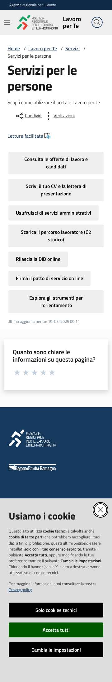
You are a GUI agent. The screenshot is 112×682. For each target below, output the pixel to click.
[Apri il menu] (7, 22)
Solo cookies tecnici (56, 610)
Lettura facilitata (25, 136)
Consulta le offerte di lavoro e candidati (56, 162)
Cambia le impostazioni (56, 649)
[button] (97, 22)
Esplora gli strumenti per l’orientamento (56, 301)
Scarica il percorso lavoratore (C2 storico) (56, 235)
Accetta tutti (56, 630)
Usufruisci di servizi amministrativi (53, 212)
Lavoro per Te (42, 48)
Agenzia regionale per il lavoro (32, 5)
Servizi (72, 48)
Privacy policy (20, 589)
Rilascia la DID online (38, 259)
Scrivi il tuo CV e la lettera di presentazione (56, 189)
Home (13, 48)
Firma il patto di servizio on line (49, 278)
